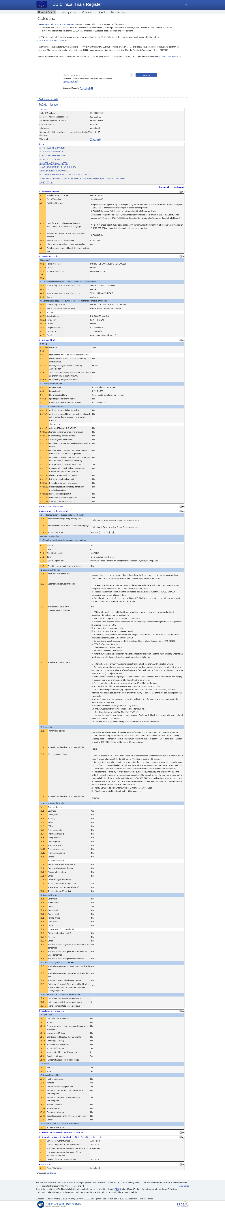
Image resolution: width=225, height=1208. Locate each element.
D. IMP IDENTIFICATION (49, 159)
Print (44, 104)
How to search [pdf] (71, 81)
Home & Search (46, 12)
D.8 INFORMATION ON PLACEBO (53, 163)
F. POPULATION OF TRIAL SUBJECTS (54, 171)
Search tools (85, 88)
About (101, 12)
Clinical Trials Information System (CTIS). (55, 40)
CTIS (117, 1189)
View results (95, 139)
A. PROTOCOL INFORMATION (52, 148)
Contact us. (51, 1173)
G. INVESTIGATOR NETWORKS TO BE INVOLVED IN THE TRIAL (65, 175)
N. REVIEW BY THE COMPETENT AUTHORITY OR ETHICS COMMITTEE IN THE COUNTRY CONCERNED (82, 178)
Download (54, 104)
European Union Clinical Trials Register (57, 24)
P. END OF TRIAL (46, 182)
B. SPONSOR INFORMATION (51, 152)
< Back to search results (48, 99)
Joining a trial (69, 12)
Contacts (87, 12)
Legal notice (184, 1186)
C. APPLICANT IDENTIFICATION (52, 155)
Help (187, 4)
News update (118, 12)
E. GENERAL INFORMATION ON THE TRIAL (57, 167)
